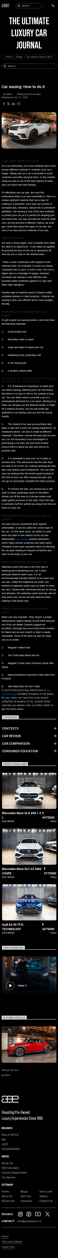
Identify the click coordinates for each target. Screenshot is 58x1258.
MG (4, 1139)
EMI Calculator (10, 1168)
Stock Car (7, 1163)
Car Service (8, 1177)
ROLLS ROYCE (10, 1134)
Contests (10, 728)
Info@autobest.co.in (29, 1221)
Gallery (44, 1196)
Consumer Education (20, 751)
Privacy (5, 1236)
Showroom (8, 1201)
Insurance (26, 1201)
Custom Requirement (14, 1172)
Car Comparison (16, 743)
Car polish (22, 539)
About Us (7, 1196)
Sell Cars (26, 1196)
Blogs (19, 57)
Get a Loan (46, 1191)
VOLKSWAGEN (11, 1149)
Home (9, 57)
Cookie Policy (8, 1247)
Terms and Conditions (12, 1241)
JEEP (5, 1144)
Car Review (11, 736)
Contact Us (46, 1201)
